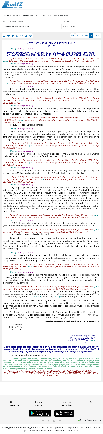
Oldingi (13, 48)
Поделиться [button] (70, 27)
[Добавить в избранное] (4, 35)
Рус (77, 35)
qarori (6, 61)
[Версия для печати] (30, 35)
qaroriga (94, 340)
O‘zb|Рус (97, 35)
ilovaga (58, 296)
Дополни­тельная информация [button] (16, 27)
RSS (91, 402)
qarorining (37, 296)
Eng (82, 35)
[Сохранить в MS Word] (26, 35)
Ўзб (86, 35)
